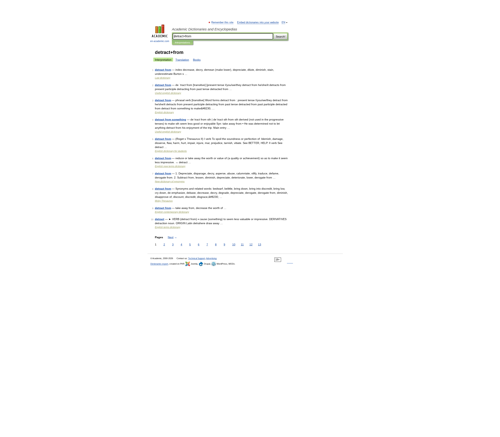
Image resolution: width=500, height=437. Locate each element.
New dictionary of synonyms (170, 181)
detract (159, 219)
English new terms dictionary (170, 166)
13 (259, 244)
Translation (182, 59)
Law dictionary (162, 78)
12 (251, 244)
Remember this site (222, 22)
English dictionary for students (171, 151)
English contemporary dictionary (172, 212)
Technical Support (196, 258)
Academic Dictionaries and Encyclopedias (204, 29)
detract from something (170, 119)
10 (233, 244)
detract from (163, 69)
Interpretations (182, 42)
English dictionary (164, 112)
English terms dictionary (167, 227)
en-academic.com (159, 41)
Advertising (211, 258)
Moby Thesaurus (164, 201)
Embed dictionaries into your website (258, 22)
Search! (280, 36)
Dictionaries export (159, 264)
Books (197, 59)
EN (283, 22)
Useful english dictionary (168, 93)
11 (242, 244)
